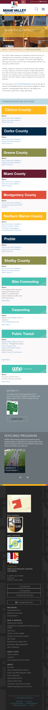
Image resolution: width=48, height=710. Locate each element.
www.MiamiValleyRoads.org (23, 84)
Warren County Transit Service (12, 352)
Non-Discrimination (17, 703)
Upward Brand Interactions (25, 697)
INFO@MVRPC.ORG (26, 603)
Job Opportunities (14, 678)
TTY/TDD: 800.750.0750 (24, 595)
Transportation (16, 49)
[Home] (15, 8)
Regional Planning (14, 613)
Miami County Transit (9, 346)
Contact (10, 657)
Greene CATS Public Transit (11, 348)
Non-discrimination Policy (18, 670)
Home (4, 49)
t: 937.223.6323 (24, 586)
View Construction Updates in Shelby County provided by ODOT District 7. (12, 270)
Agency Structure (14, 681)
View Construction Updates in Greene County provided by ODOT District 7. (12, 141)
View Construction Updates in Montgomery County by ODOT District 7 (12, 205)
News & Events (12, 654)
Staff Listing (19, 701)
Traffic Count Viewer (15, 633)
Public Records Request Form (19, 673)
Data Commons (13, 647)
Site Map (32, 705)
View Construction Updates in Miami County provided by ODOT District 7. (12, 184)
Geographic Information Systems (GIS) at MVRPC (23, 627)
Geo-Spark (11, 639)
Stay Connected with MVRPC (18, 660)
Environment (12, 616)
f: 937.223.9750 (24, 591)
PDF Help (29, 701)
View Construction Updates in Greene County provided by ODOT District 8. (12, 162)
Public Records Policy (20, 705)
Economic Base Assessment (17, 644)
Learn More (18, 420)
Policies (10, 667)
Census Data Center (15, 623)
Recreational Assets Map (17, 642)
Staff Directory (13, 675)
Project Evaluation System (18, 636)
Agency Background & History (19, 686)
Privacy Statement (31, 703)
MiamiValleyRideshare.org (10, 322)
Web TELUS (11, 631)
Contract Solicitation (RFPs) (18, 684)
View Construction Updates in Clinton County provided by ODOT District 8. (12, 120)
